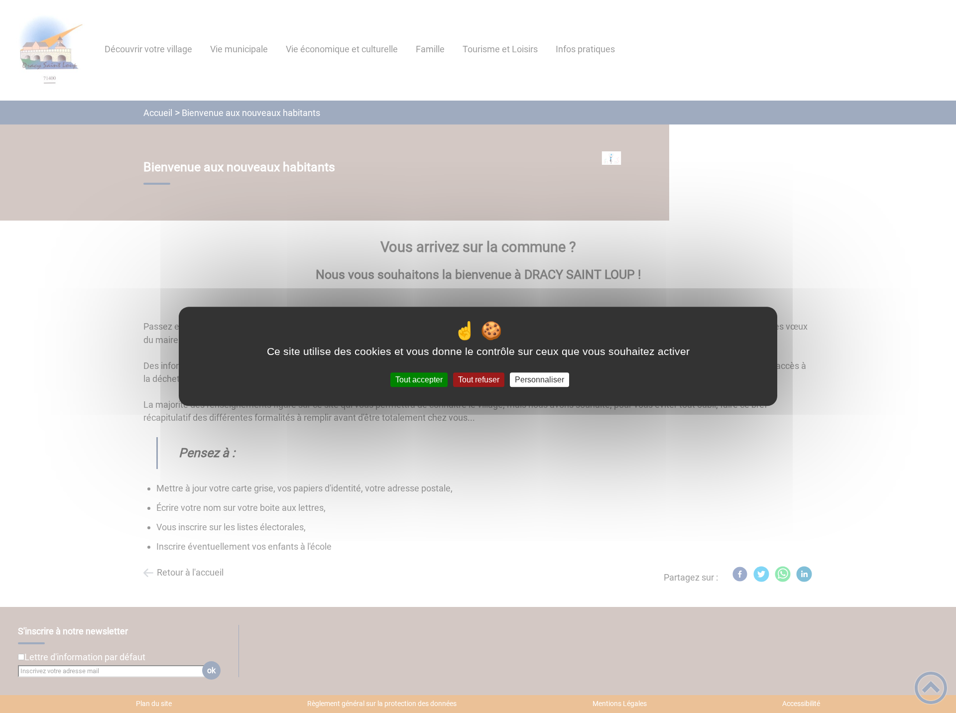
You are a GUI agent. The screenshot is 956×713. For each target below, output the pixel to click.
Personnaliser (539, 379)
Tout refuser (478, 379)
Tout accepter (419, 379)
